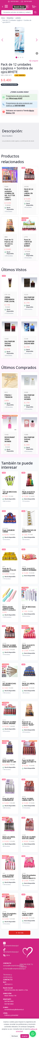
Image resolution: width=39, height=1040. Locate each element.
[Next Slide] (36, 40)
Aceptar (25, 1036)
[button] (19, 39)
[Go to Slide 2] (18, 57)
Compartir (34, 61)
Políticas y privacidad (11, 1015)
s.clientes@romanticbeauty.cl (14, 968)
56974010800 (15, 1)
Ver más (20, 933)
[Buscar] (35, 12)
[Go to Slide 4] (22, 57)
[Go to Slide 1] (16, 57)
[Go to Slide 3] (20, 57)
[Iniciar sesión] (27, 7)
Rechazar (15, 1036)
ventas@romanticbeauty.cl (13, 965)
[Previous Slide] (2, 40)
